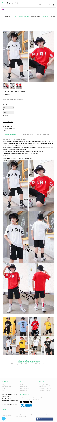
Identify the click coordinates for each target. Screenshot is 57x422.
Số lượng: (5, 115)
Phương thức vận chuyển (45, 390)
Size (4, 109)
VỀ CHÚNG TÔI (45, 16)
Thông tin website (6, 384)
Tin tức (3, 388)
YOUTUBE (25, 416)
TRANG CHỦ (18, 415)
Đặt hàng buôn (23, 386)
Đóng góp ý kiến (24, 390)
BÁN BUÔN (40, 415)
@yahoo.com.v (13, 404)
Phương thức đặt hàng (44, 384)
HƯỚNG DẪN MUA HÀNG (24, 16)
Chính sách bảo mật (6, 386)
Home (4, 26)
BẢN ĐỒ (45, 415)
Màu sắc (5, 104)
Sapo (10, 416)
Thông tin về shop (27, 134)
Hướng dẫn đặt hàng (43, 134)
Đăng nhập (42, 4)
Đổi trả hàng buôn (24, 388)
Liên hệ (3, 390)
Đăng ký (49, 4)
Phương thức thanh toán (45, 388)
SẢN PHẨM (14, 16)
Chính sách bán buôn (25, 384)
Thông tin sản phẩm (11, 134)
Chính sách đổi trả (43, 386)
